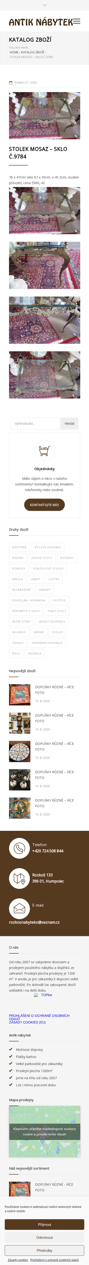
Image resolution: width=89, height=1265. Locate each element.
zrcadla (34, 653)
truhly (18, 643)
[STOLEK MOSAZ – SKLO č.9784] (44, 115)
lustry (54, 579)
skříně (39, 632)
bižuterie (19, 547)
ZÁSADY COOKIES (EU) (27, 1022)
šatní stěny (21, 621)
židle (16, 653)
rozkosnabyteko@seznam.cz (34, 922)
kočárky (67, 558)
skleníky (19, 632)
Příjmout (44, 1225)
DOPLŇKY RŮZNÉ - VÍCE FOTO (54, 1187)
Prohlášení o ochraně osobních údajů (54, 1260)
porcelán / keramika (28, 600)
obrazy (45, 589)
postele (59, 600)
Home (14, 52)
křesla (17, 579)
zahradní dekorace (47, 643)
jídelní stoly (42, 558)
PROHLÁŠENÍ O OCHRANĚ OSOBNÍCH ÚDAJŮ (39, 1017)
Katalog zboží (30, 39)
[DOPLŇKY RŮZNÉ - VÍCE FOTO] (19, 1192)
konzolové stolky (48, 568)
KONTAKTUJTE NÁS (44, 505)
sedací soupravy (52, 621)
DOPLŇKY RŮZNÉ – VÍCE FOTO (54, 690)
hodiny (18, 558)
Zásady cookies (18, 1260)
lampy (36, 579)
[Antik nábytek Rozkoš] (41, 21)
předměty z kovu (26, 611)
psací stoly (57, 611)
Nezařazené (21, 589)
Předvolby (44, 1250)
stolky (57, 632)
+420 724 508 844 (47, 850)
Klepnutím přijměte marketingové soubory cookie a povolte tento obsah (44, 1131)
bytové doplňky (48, 547)
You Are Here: (19, 47)
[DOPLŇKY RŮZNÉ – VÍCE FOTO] (19, 694)
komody (18, 568)
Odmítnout (44, 1237)
